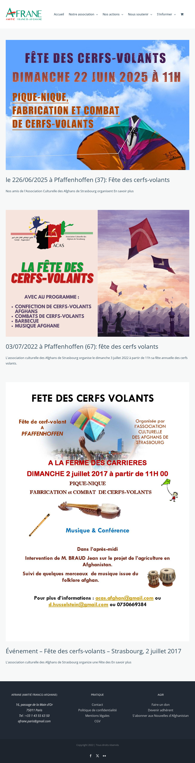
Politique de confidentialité (97, 710)
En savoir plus (124, 191)
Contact (97, 705)
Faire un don (161, 705)
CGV (97, 721)
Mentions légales (97, 716)
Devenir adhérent (160, 710)
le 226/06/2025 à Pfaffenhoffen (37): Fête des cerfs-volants (88, 179)
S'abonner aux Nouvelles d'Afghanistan (161, 716)
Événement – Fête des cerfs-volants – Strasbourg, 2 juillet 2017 (93, 651)
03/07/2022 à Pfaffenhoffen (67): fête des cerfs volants (82, 346)
